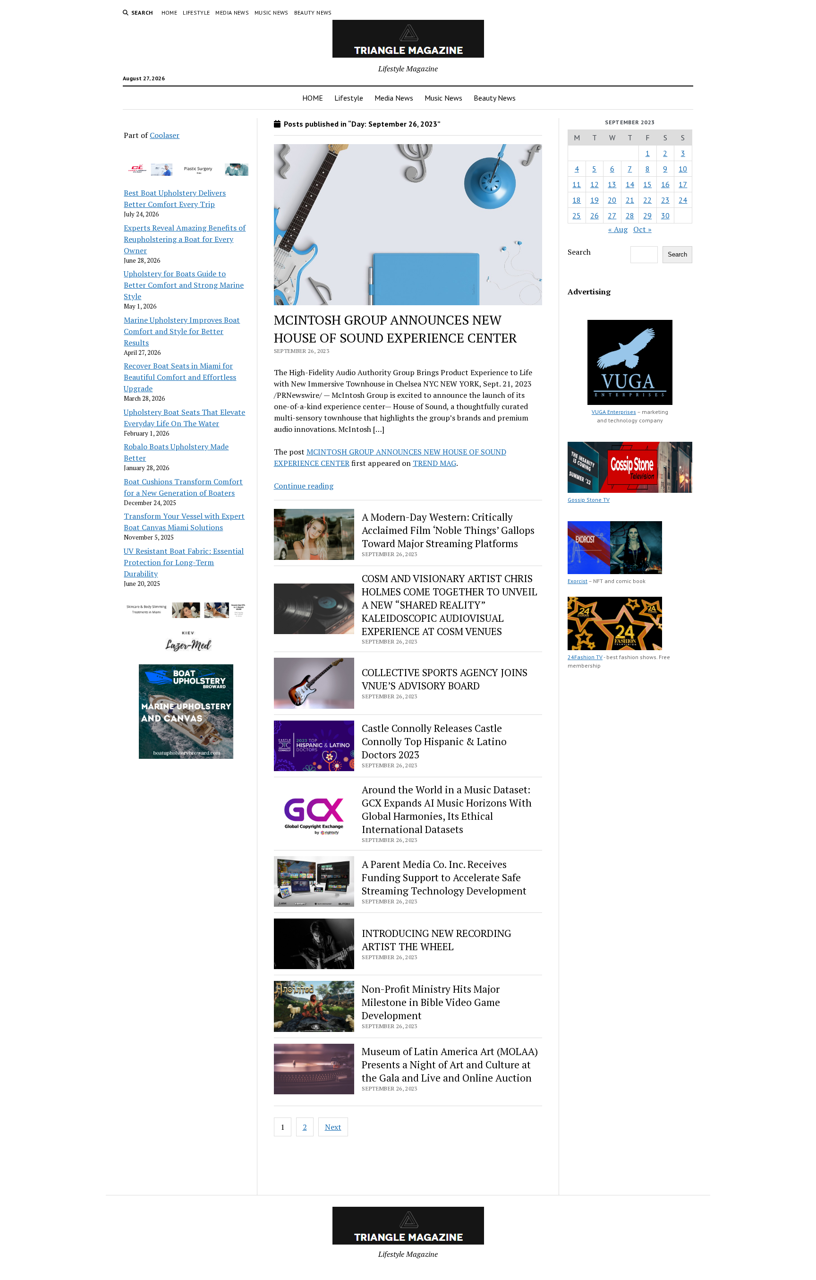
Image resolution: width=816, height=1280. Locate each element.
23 (665, 200)
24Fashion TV (585, 657)
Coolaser (164, 135)
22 (647, 200)
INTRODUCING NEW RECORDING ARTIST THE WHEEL (436, 940)
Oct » (642, 229)
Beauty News (313, 12)
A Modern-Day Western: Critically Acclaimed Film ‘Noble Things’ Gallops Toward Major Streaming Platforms (448, 530)
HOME (169, 12)
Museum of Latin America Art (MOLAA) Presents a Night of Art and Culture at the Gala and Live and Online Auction (450, 1064)
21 (630, 200)
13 (612, 184)
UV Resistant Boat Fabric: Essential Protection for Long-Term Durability (184, 562)
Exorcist (577, 580)
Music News (272, 12)
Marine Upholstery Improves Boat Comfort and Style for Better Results (182, 331)
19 (594, 200)
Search (579, 252)
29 (647, 215)
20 (612, 200)
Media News (232, 12)
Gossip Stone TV (589, 499)
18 (576, 200)
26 (594, 215)
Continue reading (303, 486)
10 (683, 168)
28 (630, 215)
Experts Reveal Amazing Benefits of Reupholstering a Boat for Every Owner (185, 239)
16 (665, 184)
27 (612, 215)
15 (647, 184)
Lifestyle (196, 12)
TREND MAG (434, 463)
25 (576, 215)
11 (576, 184)
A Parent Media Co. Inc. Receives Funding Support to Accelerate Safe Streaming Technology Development (444, 877)
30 (665, 215)
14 (630, 184)
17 (683, 184)
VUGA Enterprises (614, 411)
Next (333, 1127)
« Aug (618, 229)
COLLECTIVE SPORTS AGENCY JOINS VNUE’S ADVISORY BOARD (444, 679)
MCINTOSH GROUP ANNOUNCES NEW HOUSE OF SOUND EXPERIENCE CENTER (395, 328)
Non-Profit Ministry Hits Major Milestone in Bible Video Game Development (431, 1002)
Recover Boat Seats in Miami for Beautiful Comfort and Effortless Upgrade (180, 377)
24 (683, 200)
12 (594, 184)
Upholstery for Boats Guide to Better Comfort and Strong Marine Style (184, 284)
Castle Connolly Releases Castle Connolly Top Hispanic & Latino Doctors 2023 (434, 741)
